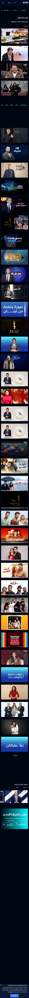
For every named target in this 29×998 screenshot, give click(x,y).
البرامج (9, 2)
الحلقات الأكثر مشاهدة (21, 784)
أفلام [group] (16, 105)
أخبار (15, 2)
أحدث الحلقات (22, 18)
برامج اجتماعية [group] (6, 10)
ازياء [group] (7, 105)
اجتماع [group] (11, 105)
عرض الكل (26, 26)
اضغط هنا (10, 991)
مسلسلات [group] (15, 10)
